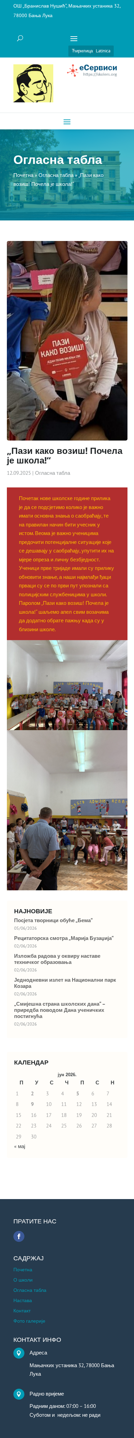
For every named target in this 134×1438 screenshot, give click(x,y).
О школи (23, 1280)
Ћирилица (82, 51)
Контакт (22, 1311)
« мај (19, 1146)
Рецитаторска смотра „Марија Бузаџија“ (64, 938)
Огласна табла (52, 473)
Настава (22, 1300)
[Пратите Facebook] (18, 1236)
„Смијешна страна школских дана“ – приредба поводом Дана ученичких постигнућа (59, 1010)
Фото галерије (29, 1321)
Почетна (22, 1270)
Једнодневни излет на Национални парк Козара (65, 983)
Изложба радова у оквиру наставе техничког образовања (57, 959)
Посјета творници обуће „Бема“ (53, 920)
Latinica (103, 51)
